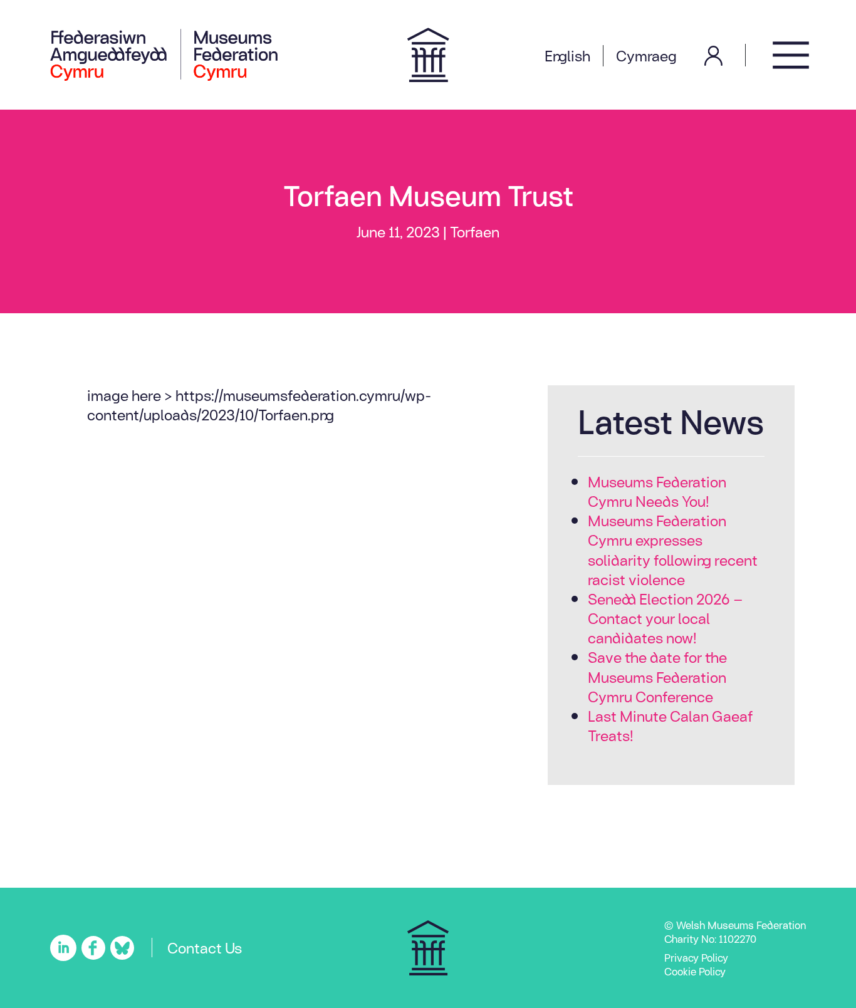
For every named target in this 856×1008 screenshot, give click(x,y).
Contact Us (204, 947)
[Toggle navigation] (791, 54)
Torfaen (474, 231)
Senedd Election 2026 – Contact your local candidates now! (665, 617)
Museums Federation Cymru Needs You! (657, 490)
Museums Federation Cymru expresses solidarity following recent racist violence (673, 549)
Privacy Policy (696, 957)
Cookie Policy (695, 971)
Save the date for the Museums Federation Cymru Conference (657, 676)
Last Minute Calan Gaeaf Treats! (670, 725)
